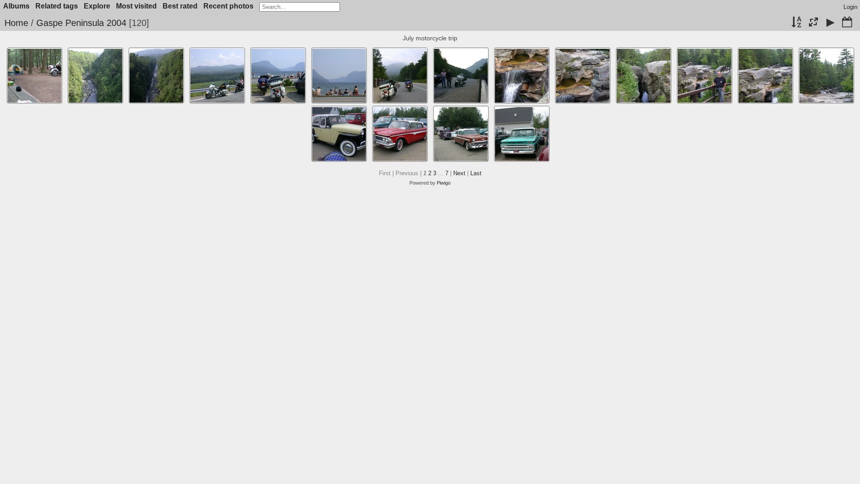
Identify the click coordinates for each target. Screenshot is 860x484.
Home (16, 23)
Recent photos (228, 6)
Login (850, 7)
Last (476, 173)
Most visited (136, 6)
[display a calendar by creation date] (847, 23)
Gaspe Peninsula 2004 (81, 23)
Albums (16, 6)
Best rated (180, 6)
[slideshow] (830, 23)
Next (459, 173)
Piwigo (444, 183)
